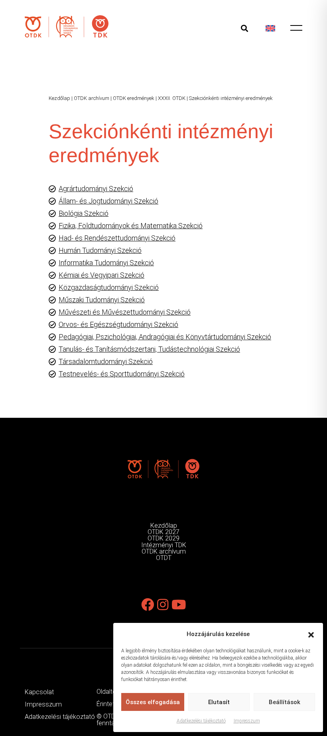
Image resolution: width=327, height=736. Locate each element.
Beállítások (284, 702)
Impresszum (247, 721)
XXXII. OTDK (171, 98)
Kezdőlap (59, 98)
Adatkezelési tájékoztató (201, 721)
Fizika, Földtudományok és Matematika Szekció (131, 225)
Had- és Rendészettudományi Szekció (117, 238)
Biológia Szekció (83, 213)
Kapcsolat (39, 692)
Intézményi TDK (163, 545)
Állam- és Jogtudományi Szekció (108, 201)
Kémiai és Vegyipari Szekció (101, 275)
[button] (311, 634)
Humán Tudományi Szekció (100, 250)
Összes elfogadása (153, 702)
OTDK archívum (91, 98)
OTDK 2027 (163, 532)
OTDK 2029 (163, 538)
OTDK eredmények (133, 98)
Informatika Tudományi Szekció (106, 262)
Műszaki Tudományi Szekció (102, 300)
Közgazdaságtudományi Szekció (109, 287)
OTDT (163, 558)
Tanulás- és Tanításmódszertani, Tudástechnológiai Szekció (149, 349)
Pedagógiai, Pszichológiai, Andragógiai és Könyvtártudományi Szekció (165, 337)
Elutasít (219, 702)
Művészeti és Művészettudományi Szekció (125, 312)
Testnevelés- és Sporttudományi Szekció (122, 374)
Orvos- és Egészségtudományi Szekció (118, 324)
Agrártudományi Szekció (96, 188)
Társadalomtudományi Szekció (106, 361)
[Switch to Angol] (270, 28)
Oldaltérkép (112, 691)
